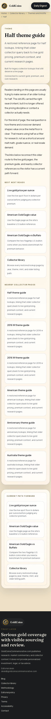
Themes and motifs (37, 13)
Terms (4, 701)
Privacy (4, 697)
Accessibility (7, 706)
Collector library (17, 13)
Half (5, 16)
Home (4, 13)
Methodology (7, 687)
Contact (5, 710)
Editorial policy (8, 692)
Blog (3, 678)
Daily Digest (40, 5)
